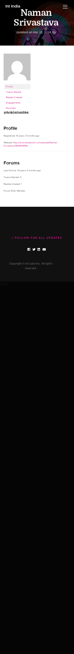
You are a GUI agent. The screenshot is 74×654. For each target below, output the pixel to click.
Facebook (32, 249)
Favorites (11, 108)
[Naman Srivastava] (17, 68)
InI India (12, 6)
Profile (9, 86)
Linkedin (42, 249)
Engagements (13, 102)
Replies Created (14, 97)
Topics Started (13, 92)
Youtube (47, 249)
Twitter (37, 249)
